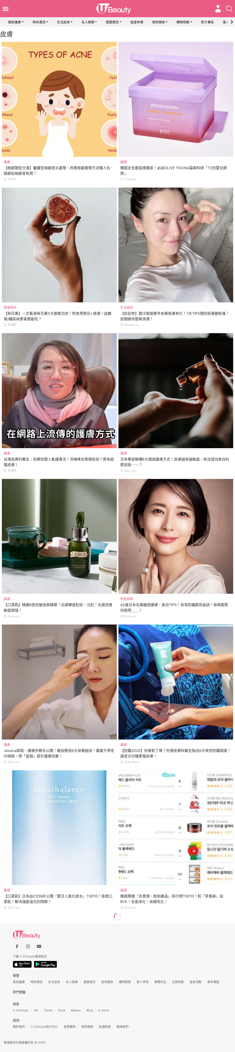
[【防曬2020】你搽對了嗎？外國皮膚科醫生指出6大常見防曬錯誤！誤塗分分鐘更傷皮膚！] (175, 682)
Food (61, 1010)
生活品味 (63, 22)
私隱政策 (105, 1026)
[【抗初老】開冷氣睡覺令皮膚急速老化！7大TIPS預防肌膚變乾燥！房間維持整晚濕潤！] (175, 245)
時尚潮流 (39, 22)
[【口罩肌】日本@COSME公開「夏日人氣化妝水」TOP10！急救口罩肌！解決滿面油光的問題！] (59, 827)
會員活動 (195, 982)
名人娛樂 (87, 22)
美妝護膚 (14, 22)
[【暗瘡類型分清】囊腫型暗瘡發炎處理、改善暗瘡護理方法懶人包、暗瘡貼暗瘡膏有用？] (59, 99)
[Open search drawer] (229, 9)
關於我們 (19, 1026)
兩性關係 (158, 22)
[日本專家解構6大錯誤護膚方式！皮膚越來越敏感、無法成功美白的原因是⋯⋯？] (175, 390)
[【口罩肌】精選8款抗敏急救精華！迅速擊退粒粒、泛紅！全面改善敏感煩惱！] (59, 536)
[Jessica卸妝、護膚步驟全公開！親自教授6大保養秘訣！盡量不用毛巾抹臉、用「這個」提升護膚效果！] (59, 682)
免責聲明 (70, 1026)
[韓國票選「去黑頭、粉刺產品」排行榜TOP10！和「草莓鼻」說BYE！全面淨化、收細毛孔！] (175, 827)
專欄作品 (160, 982)
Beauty (76, 1010)
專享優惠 (213, 982)
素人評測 (142, 982)
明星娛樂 (126, 599)
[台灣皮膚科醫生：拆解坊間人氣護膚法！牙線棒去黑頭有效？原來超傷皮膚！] (59, 390)
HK (36, 1010)
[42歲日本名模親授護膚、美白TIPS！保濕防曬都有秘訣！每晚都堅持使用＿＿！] (175, 536)
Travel (48, 1010)
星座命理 (136, 22)
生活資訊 (126, 307)
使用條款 (87, 1026)
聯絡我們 (123, 1026)
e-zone (103, 1010)
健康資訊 (112, 22)
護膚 (7, 162)
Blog (90, 1010)
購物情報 (182, 22)
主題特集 (178, 982)
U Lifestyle (20, 1010)
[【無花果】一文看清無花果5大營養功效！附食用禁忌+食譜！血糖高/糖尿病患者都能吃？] (59, 245)
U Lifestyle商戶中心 (44, 1026)
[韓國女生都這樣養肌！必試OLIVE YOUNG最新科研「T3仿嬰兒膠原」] (175, 99)
